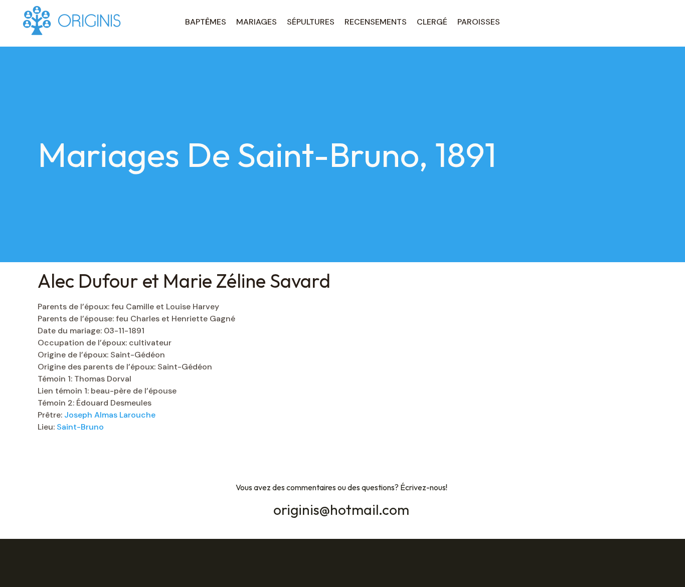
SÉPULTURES (310, 22)
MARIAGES (256, 22)
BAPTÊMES (205, 22)
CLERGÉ (432, 22)
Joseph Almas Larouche (109, 415)
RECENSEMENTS (376, 22)
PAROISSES (478, 22)
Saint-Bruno (80, 427)
